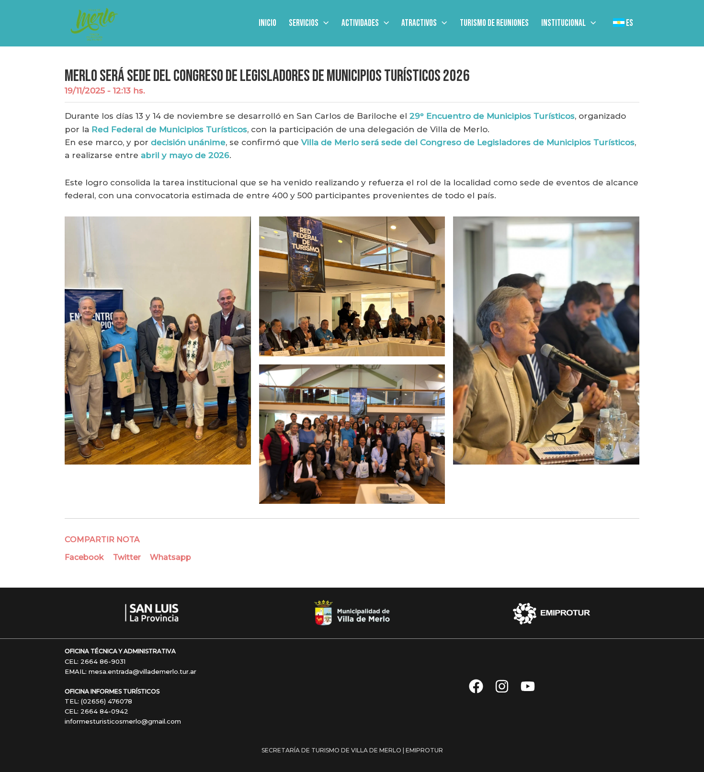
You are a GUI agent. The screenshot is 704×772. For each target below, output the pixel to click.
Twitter (127, 557)
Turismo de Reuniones (494, 23)
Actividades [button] (360, 23)
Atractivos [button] (419, 23)
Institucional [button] (563, 23)
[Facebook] (476, 686)
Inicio (267, 23)
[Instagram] (502, 686)
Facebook (84, 557)
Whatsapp (170, 557)
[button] (323, 23)
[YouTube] (528, 686)
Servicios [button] (303, 23)
